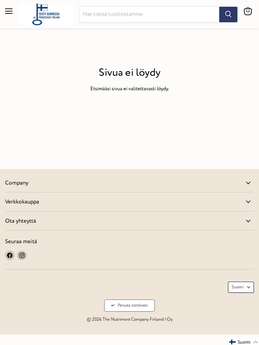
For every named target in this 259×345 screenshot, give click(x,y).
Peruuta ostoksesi (133, 305)
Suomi (238, 287)
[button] (244, 342)
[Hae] (228, 14)
